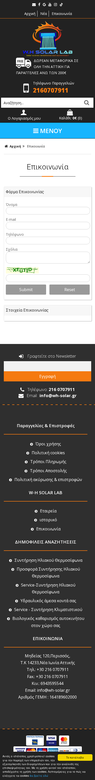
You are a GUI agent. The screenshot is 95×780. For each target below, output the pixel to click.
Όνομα (11, 204)
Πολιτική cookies (48, 453)
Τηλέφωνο (15, 234)
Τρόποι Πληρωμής (48, 461)
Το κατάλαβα (75, 757)
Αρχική (29, 13)
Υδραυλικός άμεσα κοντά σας (48, 600)
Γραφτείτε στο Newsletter (51, 356)
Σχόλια (11, 249)
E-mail (11, 219)
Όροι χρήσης (48, 444)
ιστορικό (48, 520)
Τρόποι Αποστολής (48, 470)
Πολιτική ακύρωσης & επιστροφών (48, 479)
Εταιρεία (48, 511)
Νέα (43, 13)
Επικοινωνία (62, 13)
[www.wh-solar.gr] (47, 55)
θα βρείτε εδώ (39, 775)
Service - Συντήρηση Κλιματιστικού (48, 609)
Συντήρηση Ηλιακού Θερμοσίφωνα (48, 560)
